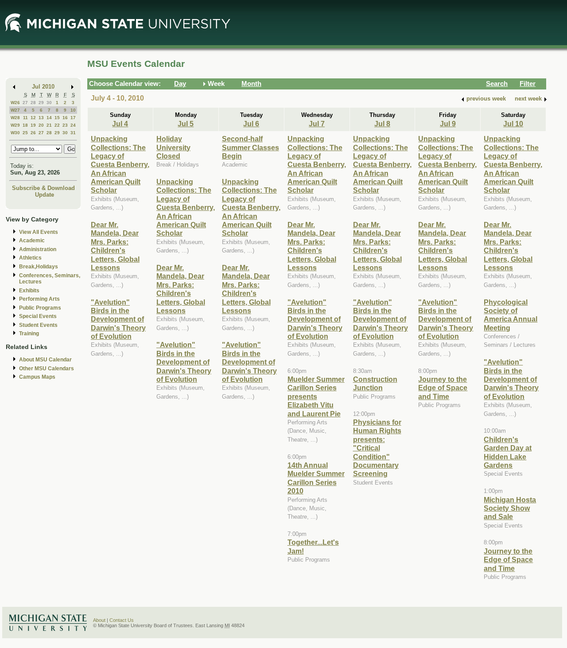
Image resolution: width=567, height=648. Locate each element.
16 (65, 117)
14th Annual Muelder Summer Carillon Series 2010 (316, 478)
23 (65, 125)
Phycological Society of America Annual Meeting (510, 315)
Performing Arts (39, 299)
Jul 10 (513, 124)
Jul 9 (448, 124)
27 (25, 102)
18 (25, 125)
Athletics (30, 258)
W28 (15, 117)
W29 (15, 125)
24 (73, 125)
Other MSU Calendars (46, 368)
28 (33, 102)
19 (33, 125)
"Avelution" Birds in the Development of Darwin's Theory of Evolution (118, 319)
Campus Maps (37, 377)
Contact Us (121, 620)
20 (41, 125)
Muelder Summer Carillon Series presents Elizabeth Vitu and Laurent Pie (316, 396)
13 (41, 117)
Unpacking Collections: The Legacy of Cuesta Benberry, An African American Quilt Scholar (120, 164)
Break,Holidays (38, 267)
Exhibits (29, 290)
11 (25, 117)
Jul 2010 (43, 86)
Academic (32, 240)
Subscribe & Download (43, 188)
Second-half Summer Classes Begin (250, 147)
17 (73, 117)
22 (57, 125)
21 (49, 125)
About (99, 620)
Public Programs (40, 308)
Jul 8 (382, 124)
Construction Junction (375, 383)
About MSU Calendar (45, 360)
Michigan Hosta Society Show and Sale (510, 508)
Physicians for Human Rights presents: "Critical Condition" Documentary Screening (377, 447)
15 (57, 117)
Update (44, 194)
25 (25, 132)
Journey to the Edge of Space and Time (442, 387)
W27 (15, 110)
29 (41, 102)
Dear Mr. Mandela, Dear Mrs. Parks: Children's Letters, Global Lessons (115, 246)
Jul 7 (317, 124)
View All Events (38, 232)
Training (29, 333)
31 (73, 132)
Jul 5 (186, 124)
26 (33, 132)
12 (33, 117)
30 (49, 102)
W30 (15, 132)
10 (73, 110)
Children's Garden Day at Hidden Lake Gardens (508, 452)
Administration (37, 249)
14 (49, 117)
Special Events (38, 316)
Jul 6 (251, 124)
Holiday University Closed (173, 147)
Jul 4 (120, 124)
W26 (15, 102)
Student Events (38, 325)
